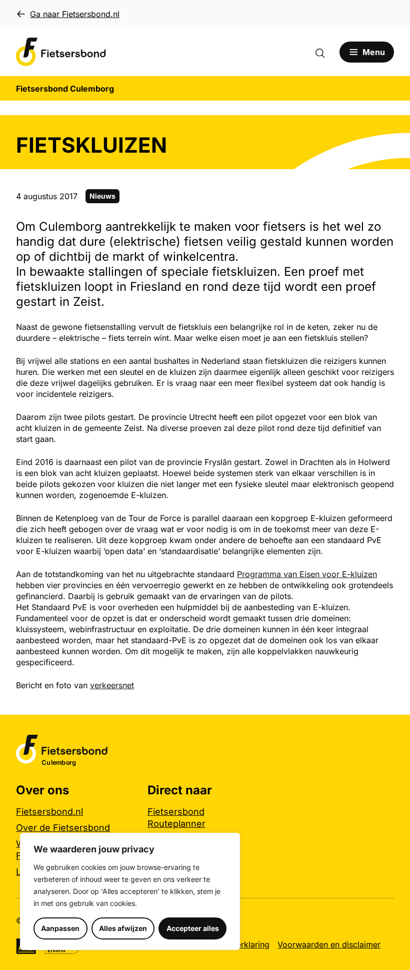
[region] (130, 891)
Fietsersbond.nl (49, 811)
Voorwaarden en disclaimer (329, 944)
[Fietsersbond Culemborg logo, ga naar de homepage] (61, 52)
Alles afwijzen (123, 928)
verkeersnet (112, 685)
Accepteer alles (192, 928)
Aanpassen (60, 928)
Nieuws (103, 196)
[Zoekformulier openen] (325, 52)
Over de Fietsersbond (63, 827)
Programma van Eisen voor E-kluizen (307, 574)
